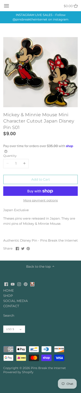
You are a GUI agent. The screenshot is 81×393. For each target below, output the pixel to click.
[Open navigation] (6, 6)
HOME (8, 290)
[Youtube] (12, 283)
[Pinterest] (25, 283)
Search (8, 315)
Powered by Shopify (18, 372)
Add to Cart (40, 179)
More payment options (40, 200)
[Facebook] (6, 283)
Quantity (10, 155)
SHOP (8, 296)
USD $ (10, 329)
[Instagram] (19, 283)
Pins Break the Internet (48, 368)
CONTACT (11, 306)
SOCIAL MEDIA (15, 301)
